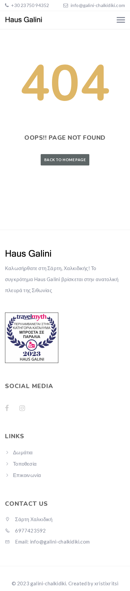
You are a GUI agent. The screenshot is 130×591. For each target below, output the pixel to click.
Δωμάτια (23, 452)
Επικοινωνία (27, 475)
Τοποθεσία (25, 464)
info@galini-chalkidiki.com (98, 5)
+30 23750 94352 (29, 5)
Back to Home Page (65, 159)
